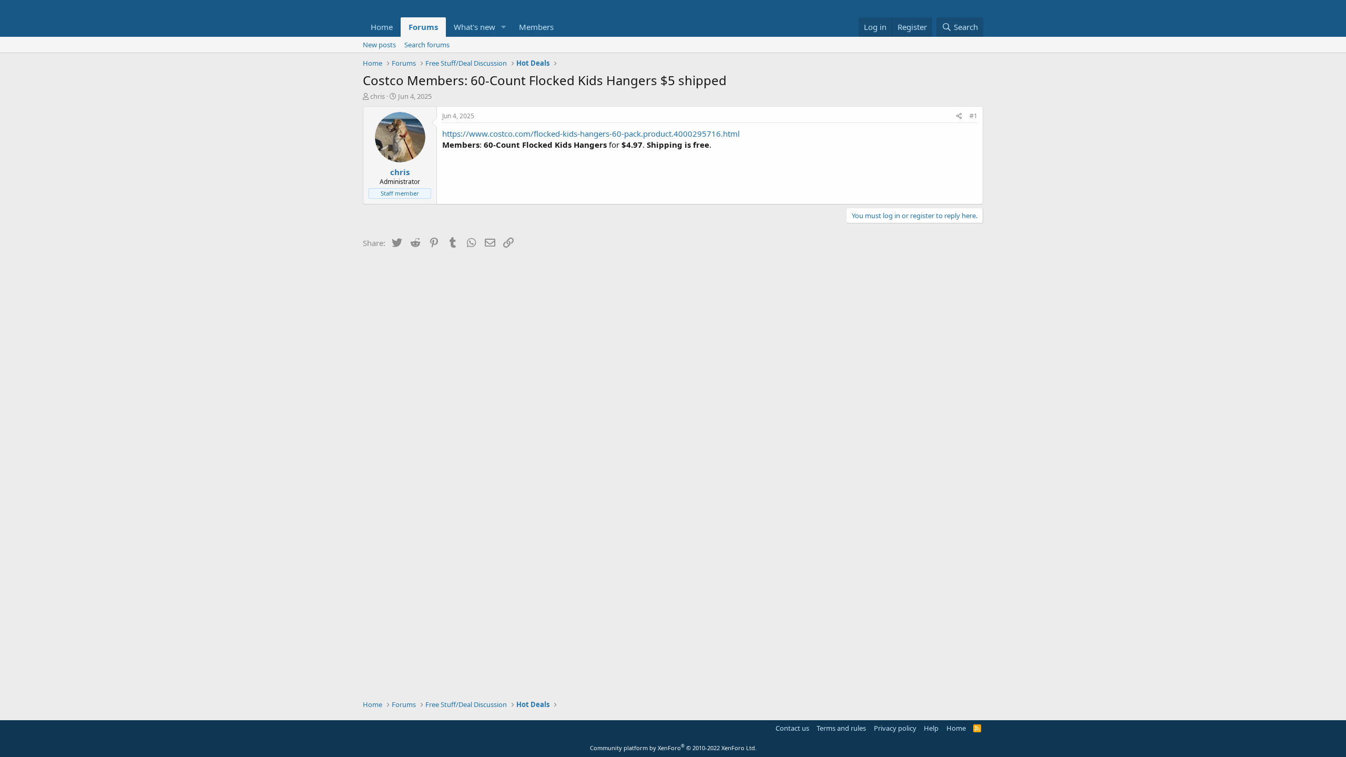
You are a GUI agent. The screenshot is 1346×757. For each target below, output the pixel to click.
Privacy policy (895, 728)
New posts (379, 44)
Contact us (792, 728)
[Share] (959, 116)
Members (536, 27)
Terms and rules (841, 728)
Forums (423, 27)
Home (382, 27)
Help (931, 728)
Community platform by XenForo (673, 748)
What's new (474, 27)
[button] (503, 27)
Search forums (427, 44)
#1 (973, 115)
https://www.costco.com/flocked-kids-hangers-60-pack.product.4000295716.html (591, 133)
